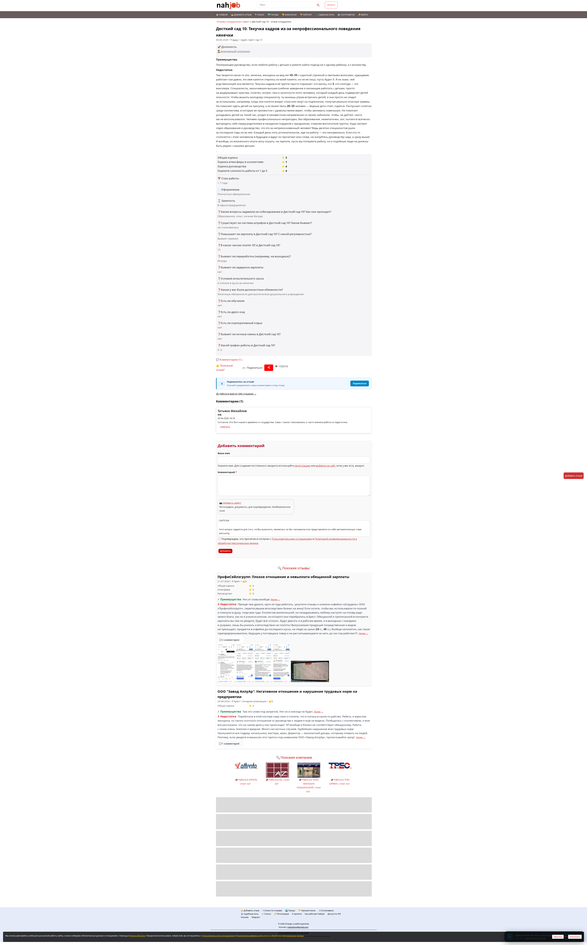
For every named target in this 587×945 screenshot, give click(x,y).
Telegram (255, 917)
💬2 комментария (229, 639)
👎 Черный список (307, 910)
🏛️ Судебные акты (249, 913)
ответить (225, 426)
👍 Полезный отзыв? (224, 368)
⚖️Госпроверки (326, 910)
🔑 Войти (363, 14)
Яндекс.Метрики (137, 935)
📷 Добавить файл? (230, 502)
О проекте (297, 913)
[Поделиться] (268, 368)
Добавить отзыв (573, 475)
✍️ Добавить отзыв (241, 14)
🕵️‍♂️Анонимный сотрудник (234, 51)
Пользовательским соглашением (292, 539)
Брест (246, 21)
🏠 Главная (222, 14)
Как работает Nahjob (315, 913)
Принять (558, 937)
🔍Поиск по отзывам (272, 910)
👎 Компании (289, 14)
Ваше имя (224, 453)
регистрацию (302, 465)
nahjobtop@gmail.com (297, 927)
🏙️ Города (273, 14)
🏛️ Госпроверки (346, 14)
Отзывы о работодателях (297, 923)
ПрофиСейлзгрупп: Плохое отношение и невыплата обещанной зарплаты (283, 576)
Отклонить (575, 937)
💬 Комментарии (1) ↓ (230, 359)
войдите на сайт (325, 465)
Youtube (244, 917)
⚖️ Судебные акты (324, 14)
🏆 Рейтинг (306, 14)
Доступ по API (334, 913)
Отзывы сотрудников (229, 21)
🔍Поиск (259, 14)
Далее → (275, 599)
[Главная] (228, 6)
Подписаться (359, 383)
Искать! (331, 4)
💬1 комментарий (229, 743)
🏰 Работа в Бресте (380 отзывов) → (236, 393)
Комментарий (227, 472)
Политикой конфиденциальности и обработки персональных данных (270, 935)
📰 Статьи (266, 913)
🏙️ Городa (290, 910)
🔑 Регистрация (281, 913)
